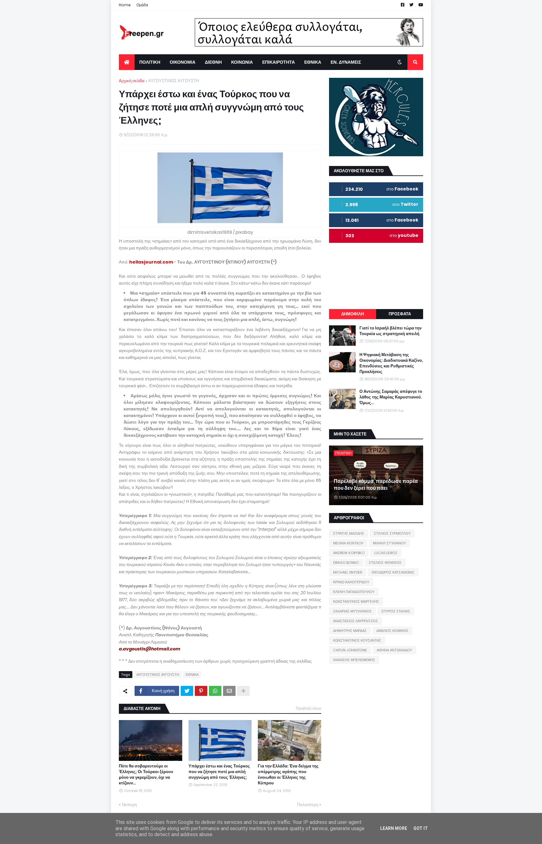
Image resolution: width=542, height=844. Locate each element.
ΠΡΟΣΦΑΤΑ (400, 314)
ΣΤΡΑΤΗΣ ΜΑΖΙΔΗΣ (348, 533)
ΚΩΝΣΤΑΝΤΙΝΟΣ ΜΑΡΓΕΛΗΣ (356, 601)
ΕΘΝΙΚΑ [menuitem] (312, 62)
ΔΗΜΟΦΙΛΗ (352, 314)
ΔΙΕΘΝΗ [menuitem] (213, 62)
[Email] (229, 691)
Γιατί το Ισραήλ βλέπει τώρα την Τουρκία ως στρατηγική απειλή (390, 331)
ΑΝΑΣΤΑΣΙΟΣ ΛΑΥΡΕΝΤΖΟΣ (355, 620)
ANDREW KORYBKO (348, 552)
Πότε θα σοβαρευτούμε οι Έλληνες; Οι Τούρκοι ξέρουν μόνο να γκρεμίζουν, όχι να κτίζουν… (146, 774)
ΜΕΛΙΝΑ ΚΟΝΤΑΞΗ (348, 543)
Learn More (393, 828)
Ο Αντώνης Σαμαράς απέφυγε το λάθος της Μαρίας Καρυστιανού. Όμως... (390, 397)
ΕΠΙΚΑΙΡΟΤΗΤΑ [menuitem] (278, 62)
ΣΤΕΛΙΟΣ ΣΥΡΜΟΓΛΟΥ (392, 533)
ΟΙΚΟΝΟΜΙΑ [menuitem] (182, 62)
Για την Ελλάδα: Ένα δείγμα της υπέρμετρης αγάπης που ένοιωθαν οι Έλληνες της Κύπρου (288, 774)
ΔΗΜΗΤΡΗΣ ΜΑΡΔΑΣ (350, 630)
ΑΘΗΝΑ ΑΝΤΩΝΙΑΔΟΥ (394, 650)
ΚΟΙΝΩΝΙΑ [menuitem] (242, 62)
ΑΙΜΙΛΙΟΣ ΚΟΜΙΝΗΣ (392, 630)
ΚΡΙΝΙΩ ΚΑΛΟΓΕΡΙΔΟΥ (351, 582)
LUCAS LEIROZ (385, 552)
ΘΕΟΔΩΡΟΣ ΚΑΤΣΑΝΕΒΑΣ (393, 572)
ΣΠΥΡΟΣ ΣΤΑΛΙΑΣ (395, 611)
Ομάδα (142, 5)
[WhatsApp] (215, 691)
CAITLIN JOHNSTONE (350, 650)
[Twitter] (187, 691)
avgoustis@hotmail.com (151, 649)
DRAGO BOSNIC (346, 562)
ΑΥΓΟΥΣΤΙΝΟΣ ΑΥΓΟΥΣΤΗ (173, 81)
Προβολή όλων (308, 708)
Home (125, 5)
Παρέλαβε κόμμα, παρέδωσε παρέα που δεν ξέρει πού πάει (376, 485)
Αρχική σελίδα (132, 81)
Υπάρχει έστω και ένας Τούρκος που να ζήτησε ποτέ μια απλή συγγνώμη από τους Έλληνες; (219, 771)
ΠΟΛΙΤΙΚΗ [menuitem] (149, 62)
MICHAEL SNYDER (347, 572)
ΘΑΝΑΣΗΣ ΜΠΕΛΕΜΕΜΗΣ (354, 659)
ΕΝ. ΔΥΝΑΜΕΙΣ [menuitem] (346, 62)
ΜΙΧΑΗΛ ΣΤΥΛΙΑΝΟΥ (389, 543)
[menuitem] (127, 62)
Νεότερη (129, 805)
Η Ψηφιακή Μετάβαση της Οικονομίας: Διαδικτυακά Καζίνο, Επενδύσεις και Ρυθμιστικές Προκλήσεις (391, 363)
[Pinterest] (201, 691)
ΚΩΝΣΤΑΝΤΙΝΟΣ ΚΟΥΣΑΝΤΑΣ (357, 640)
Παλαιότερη (307, 805)
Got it (420, 828)
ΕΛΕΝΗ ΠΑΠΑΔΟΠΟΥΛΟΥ (354, 591)
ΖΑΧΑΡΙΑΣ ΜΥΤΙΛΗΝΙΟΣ (352, 611)
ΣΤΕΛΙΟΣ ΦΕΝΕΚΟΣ (385, 562)
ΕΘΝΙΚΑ (192, 674)
